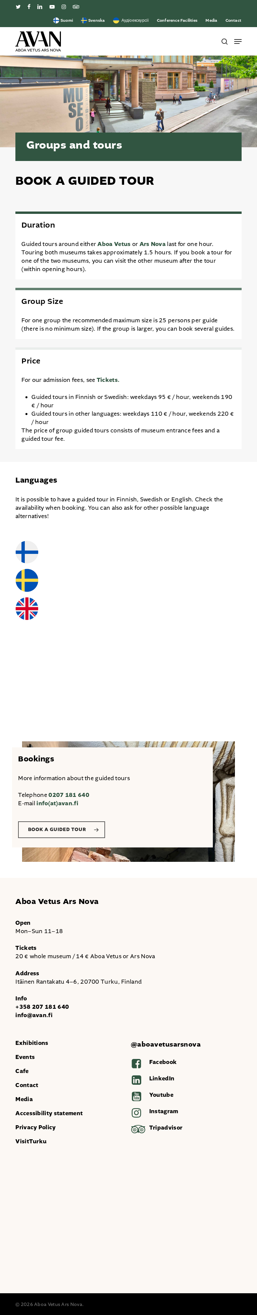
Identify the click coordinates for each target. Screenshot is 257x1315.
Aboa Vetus (114, 244)
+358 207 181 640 (42, 1007)
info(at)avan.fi (57, 803)
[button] (238, 41)
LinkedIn (161, 1078)
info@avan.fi (34, 1015)
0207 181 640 (69, 795)
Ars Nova (153, 244)
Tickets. (108, 380)
